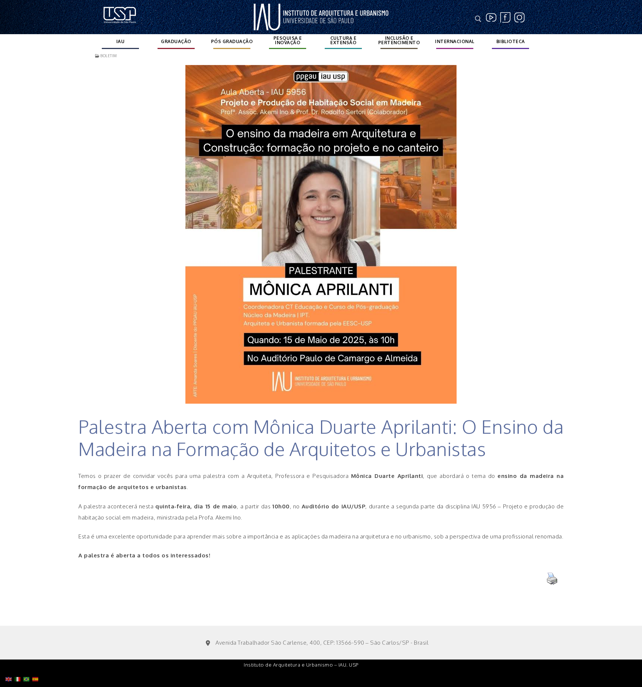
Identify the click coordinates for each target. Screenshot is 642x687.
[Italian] (18, 660)
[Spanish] (36, 660)
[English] (10, 660)
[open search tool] (478, 19)
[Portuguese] (27, 660)
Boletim (108, 55)
